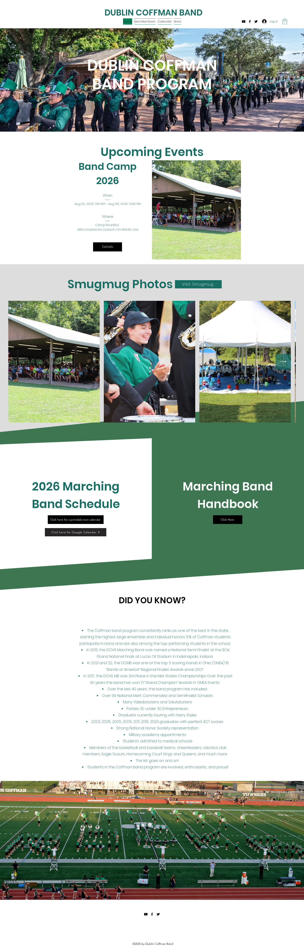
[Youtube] (244, 21)
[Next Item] (283, 361)
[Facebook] (250, 21)
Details (107, 246)
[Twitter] (256, 21)
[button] (145, 21)
